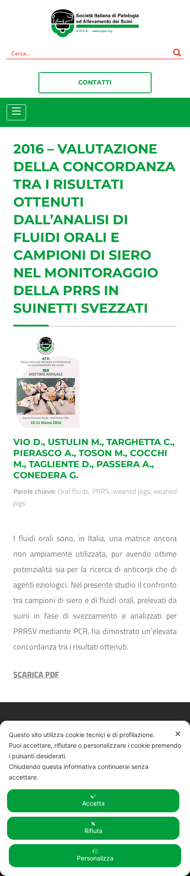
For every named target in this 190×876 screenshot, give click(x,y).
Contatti (95, 82)
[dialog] (95, 798)
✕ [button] (178, 733)
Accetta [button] (93, 803)
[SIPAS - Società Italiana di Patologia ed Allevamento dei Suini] (95, 25)
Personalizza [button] (95, 858)
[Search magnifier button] (177, 52)
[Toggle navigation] (16, 111)
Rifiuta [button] (93, 830)
